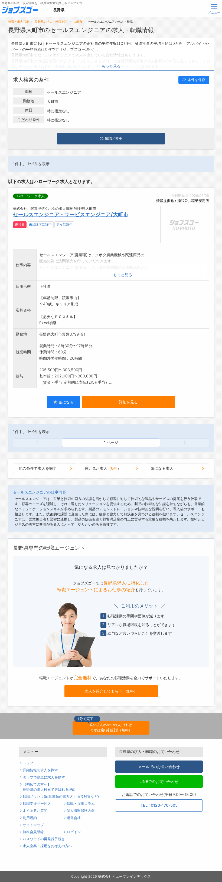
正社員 (20, 225)
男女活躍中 (64, 225)
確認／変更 (113, 139)
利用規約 (30, 818)
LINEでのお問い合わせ (158, 781)
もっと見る (111, 66)
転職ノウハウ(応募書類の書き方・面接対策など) (61, 797)
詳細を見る (128, 402)
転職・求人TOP (18, 21)
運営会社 (74, 818)
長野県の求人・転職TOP (51, 21)
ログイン (74, 832)
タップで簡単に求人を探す (44, 777)
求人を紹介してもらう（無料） (111, 691)
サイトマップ (33, 825)
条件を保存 (196, 80)
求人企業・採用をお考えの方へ (47, 846)
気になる (65, 402)
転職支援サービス (37, 804)
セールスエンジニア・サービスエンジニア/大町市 (70, 214)
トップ (28, 763)
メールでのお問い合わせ (159, 766)
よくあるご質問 (35, 811)
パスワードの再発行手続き (44, 839)
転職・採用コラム (81, 804)
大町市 (77, 21)
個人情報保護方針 (81, 811)
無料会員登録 (33, 832)
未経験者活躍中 (40, 225)
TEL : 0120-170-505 (159, 805)
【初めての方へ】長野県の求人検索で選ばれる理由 (49, 787)
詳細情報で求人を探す (40, 770)
